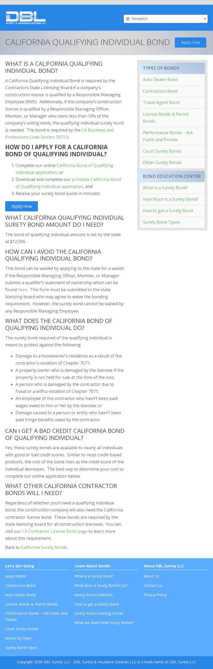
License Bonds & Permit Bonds (166, 117)
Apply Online (15, 576)
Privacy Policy (155, 594)
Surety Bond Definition (94, 594)
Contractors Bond (160, 91)
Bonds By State (18, 638)
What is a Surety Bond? (165, 188)
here (22, 290)
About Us (151, 576)
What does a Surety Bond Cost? (101, 585)
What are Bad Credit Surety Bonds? (104, 622)
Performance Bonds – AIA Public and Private (168, 136)
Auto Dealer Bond (160, 79)
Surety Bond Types (161, 222)
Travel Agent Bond (161, 102)
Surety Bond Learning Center (99, 613)
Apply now (190, 42)
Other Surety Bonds (162, 162)
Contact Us (153, 585)
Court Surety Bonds (162, 151)
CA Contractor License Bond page (55, 531)
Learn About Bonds (92, 565)
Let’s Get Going (19, 565)
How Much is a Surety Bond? (170, 199)
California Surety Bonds (44, 547)
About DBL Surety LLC (164, 565)
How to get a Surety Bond (168, 210)
